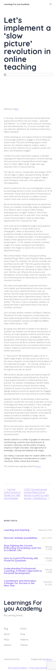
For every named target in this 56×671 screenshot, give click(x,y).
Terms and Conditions (17, 667)
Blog (16, 109)
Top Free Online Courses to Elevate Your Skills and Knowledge (12, 494)
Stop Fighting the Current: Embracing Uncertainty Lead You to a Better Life (22, 548)
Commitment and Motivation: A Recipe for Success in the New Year (20, 583)
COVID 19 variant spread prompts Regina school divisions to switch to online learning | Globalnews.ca (36, 494)
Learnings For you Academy (16, 4)
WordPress (47, 659)
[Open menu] (50, 4)
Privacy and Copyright (38, 667)
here (38, 466)
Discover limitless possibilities (20, 538)
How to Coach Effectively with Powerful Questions (21, 559)
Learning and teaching (16, 530)
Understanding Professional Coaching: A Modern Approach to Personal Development (23, 570)
